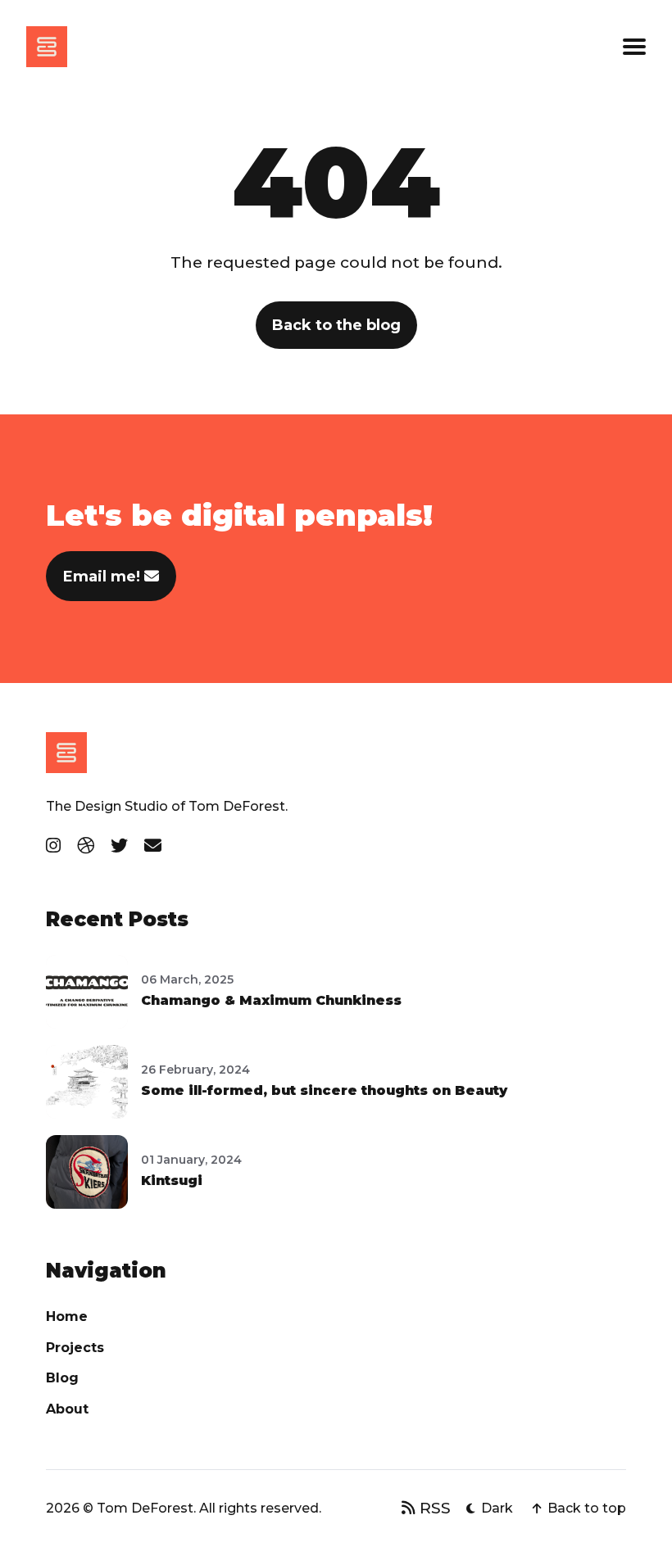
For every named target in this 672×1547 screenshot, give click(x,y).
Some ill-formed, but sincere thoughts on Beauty (324, 1090)
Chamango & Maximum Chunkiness (271, 1000)
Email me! (103, 577)
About (67, 1409)
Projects (75, 1347)
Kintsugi (171, 1180)
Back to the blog (336, 325)
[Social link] (53, 845)
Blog (62, 1378)
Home (67, 1316)
